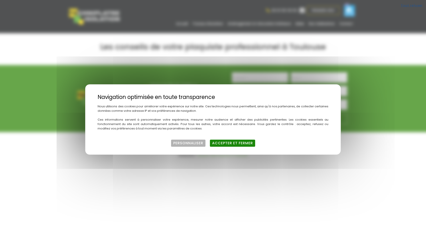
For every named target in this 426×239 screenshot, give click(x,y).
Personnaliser (188, 143)
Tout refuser (412, 5)
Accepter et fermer (232, 143)
